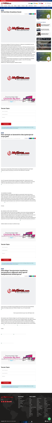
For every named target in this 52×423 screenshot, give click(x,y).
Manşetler (45, 403)
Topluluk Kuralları (20, 403)
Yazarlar (35, 5)
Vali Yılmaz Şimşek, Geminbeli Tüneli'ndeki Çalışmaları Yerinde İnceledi (34, 0)
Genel (30, 398)
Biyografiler (31, 413)
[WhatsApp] (49, 419)
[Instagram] (5, 401)
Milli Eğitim (38, 409)
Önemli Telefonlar (20, 401)
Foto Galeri (45, 413)
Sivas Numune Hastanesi (46, 414)
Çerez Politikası (20, 402)
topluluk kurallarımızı (9, 127)
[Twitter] (3, 401)
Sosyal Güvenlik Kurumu (39, 398)
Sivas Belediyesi (39, 407)
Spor (12, 5)
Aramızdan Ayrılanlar (47, 404)
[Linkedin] (7, 401)
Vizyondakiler (39, 413)
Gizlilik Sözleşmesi (20, 406)
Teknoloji (23, 5)
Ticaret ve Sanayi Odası (47, 408)
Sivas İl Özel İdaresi (39, 408)
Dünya (9, 5)
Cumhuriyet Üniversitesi (32, 407)
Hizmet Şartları (20, 405)
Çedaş (38, 412)
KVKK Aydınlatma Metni (21, 400)
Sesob (30, 409)
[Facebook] (1, 401)
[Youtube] (9, 401)
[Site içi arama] (46, 5)
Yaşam (45, 402)
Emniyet (30, 408)
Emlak (30, 412)
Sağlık (27, 5)
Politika (15, 5)
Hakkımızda (19, 398)
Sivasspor (45, 407)
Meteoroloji (45, 409)
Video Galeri (31, 414)
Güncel (2, 5)
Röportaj (38, 404)
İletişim (19, 407)
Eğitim (30, 403)
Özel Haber (30, 404)
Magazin (19, 5)
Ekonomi (5, 5)
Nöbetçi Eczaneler (39, 414)
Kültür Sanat (31, 5)
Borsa (45, 412)
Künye (19, 399)
